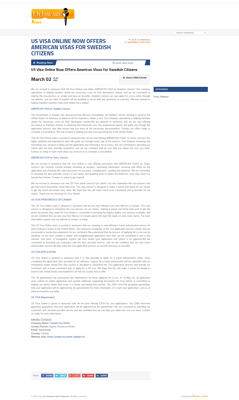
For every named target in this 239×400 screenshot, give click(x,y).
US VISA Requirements (43, 297)
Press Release (161, 96)
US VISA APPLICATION (43, 252)
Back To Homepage (141, 40)
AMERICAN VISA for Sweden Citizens (50, 108)
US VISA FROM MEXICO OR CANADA (51, 199)
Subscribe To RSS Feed (138, 42)
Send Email (45, 330)
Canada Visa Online (60, 323)
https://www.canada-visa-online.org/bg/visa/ (63, 336)
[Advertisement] (167, 13)
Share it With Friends (136, 77)
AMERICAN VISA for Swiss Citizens (49, 157)
